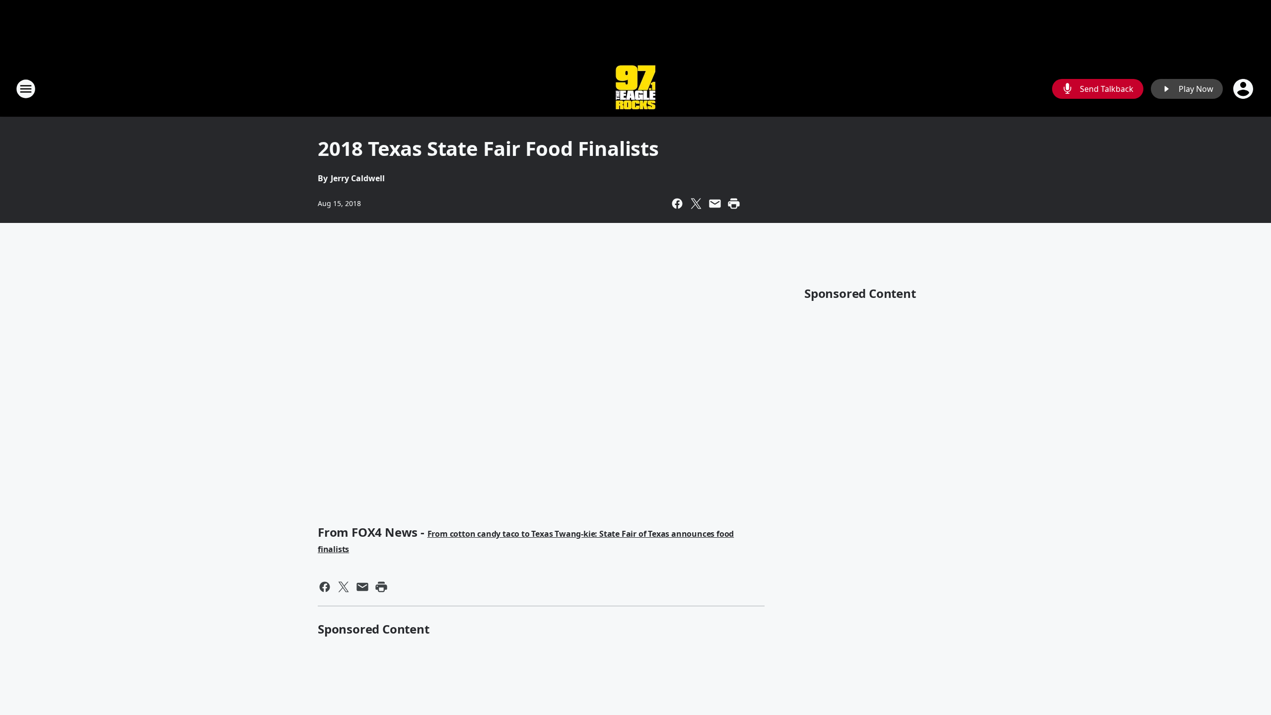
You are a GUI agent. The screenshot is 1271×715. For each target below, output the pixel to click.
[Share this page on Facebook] (677, 204)
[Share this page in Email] (715, 204)
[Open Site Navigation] (26, 89)
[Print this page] (734, 204)
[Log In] (1244, 89)
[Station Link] (635, 89)
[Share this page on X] (696, 204)
